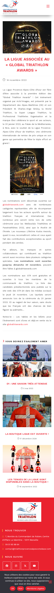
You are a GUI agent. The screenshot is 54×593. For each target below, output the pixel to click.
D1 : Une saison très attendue (27, 384)
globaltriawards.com (13, 204)
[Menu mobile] (48, 6)
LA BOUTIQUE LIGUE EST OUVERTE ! (27, 434)
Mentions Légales (35, 588)
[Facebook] (7, 566)
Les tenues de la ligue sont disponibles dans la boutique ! (27, 480)
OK (12, 588)
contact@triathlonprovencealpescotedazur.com (28, 549)
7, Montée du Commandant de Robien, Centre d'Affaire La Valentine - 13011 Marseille (25, 538)
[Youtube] (34, 566)
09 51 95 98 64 (12, 544)
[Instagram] (16, 566)
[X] (25, 566)
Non (20, 588)
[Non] (50, 581)
